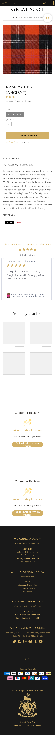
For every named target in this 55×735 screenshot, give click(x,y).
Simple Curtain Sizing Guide (28, 618)
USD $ (15, 3)
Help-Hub (27, 549)
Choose (9, 109)
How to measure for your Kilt (27, 615)
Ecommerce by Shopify (31, 725)
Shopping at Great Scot (27, 585)
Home (15, 17)
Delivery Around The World (27, 559)
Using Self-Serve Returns (27, 552)
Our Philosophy (27, 555)
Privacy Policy (27, 591)
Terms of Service (27, 588)
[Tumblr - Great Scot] (35, 641)
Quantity (10, 120)
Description (10, 158)
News (27, 582)
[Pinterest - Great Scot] (30, 641)
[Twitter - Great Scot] (14, 641)
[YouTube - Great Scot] (41, 641)
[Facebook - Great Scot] (19, 641)
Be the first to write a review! (28, 444)
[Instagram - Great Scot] (25, 641)
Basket (48, 3)
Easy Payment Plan (27, 562)
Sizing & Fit (27, 611)
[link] (27, 295)
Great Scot (31, 722)
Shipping (9, 101)
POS (16, 725)
